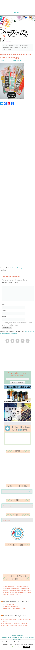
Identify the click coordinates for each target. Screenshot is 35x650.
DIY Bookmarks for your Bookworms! (20, 268)
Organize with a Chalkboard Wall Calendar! (14, 608)
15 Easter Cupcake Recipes (10, 606)
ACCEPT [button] (26, 647)
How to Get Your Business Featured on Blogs (15, 625)
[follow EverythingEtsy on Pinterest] (17, 545)
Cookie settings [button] (16, 647)
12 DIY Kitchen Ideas (8, 604)
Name (4, 304)
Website (4, 317)
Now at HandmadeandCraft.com (16, 601)
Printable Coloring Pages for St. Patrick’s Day (15, 623)
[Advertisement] (17, 187)
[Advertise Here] (16, 580)
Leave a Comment (16, 60)
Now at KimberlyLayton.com (14, 616)
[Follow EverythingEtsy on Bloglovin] (17, 431)
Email (4, 311)
